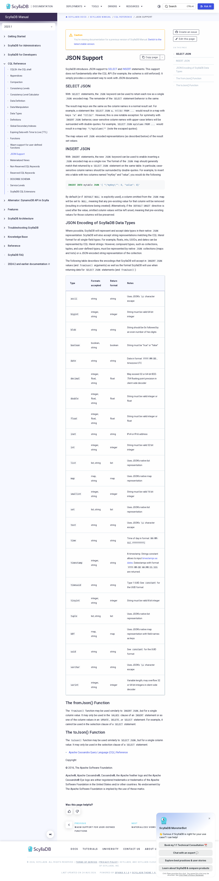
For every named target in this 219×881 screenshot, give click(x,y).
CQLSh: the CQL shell (20, 69)
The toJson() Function (187, 85)
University (110, 849)
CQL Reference (123, 17)
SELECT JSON (183, 54)
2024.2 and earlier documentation (27, 264)
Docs (74, 849)
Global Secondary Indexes (23, 126)
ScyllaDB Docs (77, 17)
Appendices (16, 75)
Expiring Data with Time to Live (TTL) (28, 132)
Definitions (15, 119)
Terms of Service (86, 862)
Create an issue (188, 32)
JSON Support (17, 154)
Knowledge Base (18, 236)
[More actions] (162, 57)
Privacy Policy (108, 862)
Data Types (16, 113)
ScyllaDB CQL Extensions (22, 191)
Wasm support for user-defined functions (26, 146)
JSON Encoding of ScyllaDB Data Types (192, 70)
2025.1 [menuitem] (8, 26)
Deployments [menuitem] (74, 6)
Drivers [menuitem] (112, 6)
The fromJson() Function (188, 78)
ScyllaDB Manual (101, 17)
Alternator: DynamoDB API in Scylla (28, 200)
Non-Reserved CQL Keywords (25, 166)
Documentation (43, 6)
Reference (14, 245)
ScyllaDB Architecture (20, 218)
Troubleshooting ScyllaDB (23, 227)
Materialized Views (19, 160)
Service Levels (17, 185)
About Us (152, 849)
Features (13, 209)
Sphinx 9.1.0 (122, 873)
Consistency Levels (19, 88)
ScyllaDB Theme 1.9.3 (145, 873)
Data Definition (17, 101)
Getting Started (16, 36)
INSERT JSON (183, 61)
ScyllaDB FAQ (16, 254)
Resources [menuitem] (132, 6)
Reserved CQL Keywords (22, 173)
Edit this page (187, 39)
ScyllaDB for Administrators (24, 45)
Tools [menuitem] (95, 6)
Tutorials (90, 849)
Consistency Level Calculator (24, 94)
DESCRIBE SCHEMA (20, 179)
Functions (15, 138)
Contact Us (131, 849)
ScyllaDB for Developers (22, 54)
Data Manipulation (19, 107)
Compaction (16, 82)
